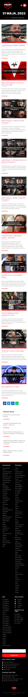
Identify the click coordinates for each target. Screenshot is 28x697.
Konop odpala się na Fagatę (10, 386)
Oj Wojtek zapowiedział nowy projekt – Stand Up (12, 424)
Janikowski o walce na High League (12, 351)
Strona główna (7, 17)
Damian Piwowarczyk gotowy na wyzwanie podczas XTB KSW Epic (13, 432)
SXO (15, 694)
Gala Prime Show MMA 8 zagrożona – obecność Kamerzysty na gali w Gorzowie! (14, 442)
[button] (21, 5)
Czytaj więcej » (4, 58)
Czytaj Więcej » (6, 419)
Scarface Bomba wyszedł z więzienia (13, 45)
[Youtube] (25, 5)
